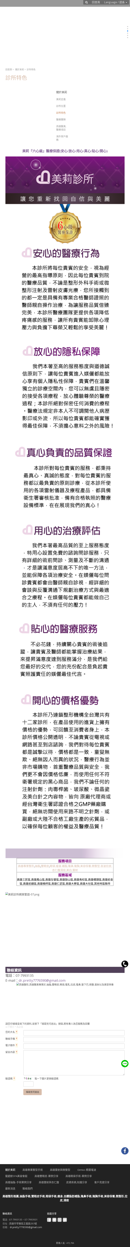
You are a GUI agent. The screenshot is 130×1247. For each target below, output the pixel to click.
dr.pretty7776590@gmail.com (42, 980)
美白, (69, 870)
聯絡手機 (11, 1038)
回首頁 (8, 69)
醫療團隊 (61, 119)
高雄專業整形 (26, 866)
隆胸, (77, 866)
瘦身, (59, 866)
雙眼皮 (45, 866)
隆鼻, (71, 866)
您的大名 (11, 1031)
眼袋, (53, 866)
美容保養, (86, 866)
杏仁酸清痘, (59, 870)
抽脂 (37, 866)
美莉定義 (61, 99)
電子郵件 (11, 1045)
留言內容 (11, 1052)
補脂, (65, 866)
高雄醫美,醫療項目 (61, 128)
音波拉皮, (106, 866)
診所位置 (61, 106)
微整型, (96, 866)
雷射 (75, 870)
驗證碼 (10, 1078)
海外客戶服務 (62, 138)
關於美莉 (19, 69)
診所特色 (61, 112)
